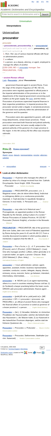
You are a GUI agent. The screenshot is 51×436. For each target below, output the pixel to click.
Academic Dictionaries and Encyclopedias (22, 9)
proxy (10, 155)
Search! (45, 14)
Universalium (25, 21)
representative (26, 155)
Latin (5, 80)
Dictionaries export (7, 352)
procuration (11, 166)
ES (42, 2)
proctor (36, 155)
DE (37, 2)
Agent (5, 155)
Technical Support (14, 349)
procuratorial (41, 46)
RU (33, 2)
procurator (23, 67)
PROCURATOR (9, 228)
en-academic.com (10, 4)
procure (43, 166)
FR (47, 2)
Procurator (12, 80)
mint (31, 99)
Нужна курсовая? (21, 149)
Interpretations (14, 26)
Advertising (23, 349)
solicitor (6, 158)
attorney (43, 155)
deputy (16, 155)
